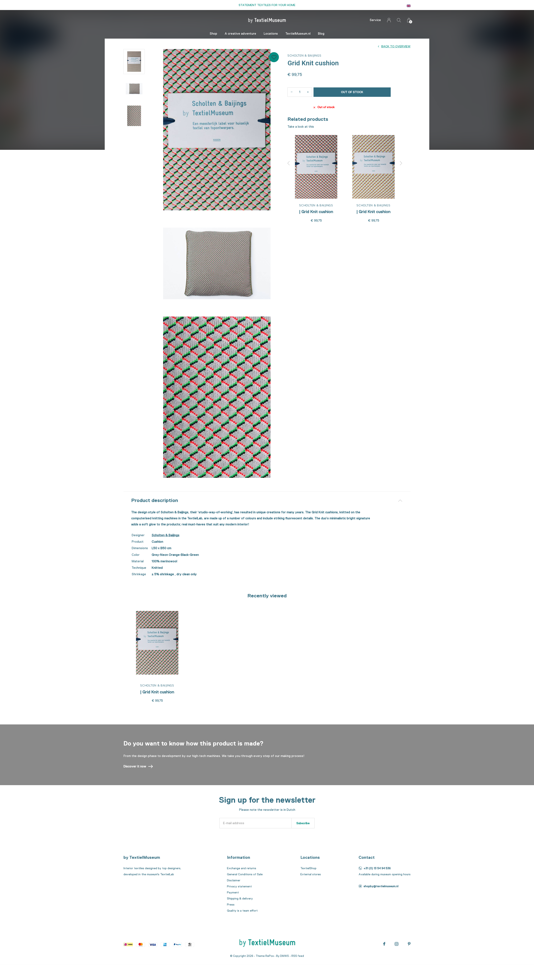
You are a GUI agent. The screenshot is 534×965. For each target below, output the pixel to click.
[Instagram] (396, 944)
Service (375, 20)
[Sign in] (389, 20)
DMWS (284, 955)
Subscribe (303, 823)
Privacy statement (239, 886)
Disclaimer (233, 880)
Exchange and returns (241, 868)
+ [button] (308, 92)
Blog (321, 33)
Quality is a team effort (242, 910)
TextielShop (308, 868)
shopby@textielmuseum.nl (381, 886)
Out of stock (352, 92)
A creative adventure (240, 33)
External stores (310, 874)
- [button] (291, 92)
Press (230, 904)
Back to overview (396, 46)
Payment (233, 892)
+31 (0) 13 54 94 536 (377, 868)
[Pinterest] (409, 944)
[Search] (399, 20)
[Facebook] (384, 944)
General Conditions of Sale (245, 874)
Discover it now (134, 766)
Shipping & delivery (240, 898)
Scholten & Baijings (165, 535)
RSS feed (297, 955)
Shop (213, 33)
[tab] (267, 500)
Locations (271, 33)
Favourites (274, 57)
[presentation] (288, 163)
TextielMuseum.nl (297, 33)
